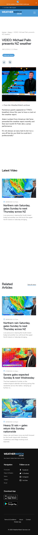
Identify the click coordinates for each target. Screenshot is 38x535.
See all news (31, 285)
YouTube (25, 480)
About (21, 520)
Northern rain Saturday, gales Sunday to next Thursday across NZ (16, 208)
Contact (28, 520)
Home (4, 32)
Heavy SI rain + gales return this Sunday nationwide (15, 428)
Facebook (25, 470)
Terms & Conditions (10, 520)
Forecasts (7, 470)
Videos (6, 480)
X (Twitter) (25, 473)
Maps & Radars (8, 473)
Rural (5, 483)
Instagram (25, 477)
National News (8, 55)
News (10, 32)
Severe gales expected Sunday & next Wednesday (18, 376)
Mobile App (17, 522)
